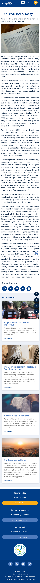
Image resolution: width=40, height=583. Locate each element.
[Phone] (30, 564)
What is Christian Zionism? (16, 415)
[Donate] (36, 3)
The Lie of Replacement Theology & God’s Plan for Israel (20, 368)
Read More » (8, 338)
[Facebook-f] (10, 564)
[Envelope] (23, 564)
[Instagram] (17, 564)
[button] (23, 2)
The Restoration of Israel (15, 460)
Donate (30, 2)
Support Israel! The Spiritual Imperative (16, 323)
